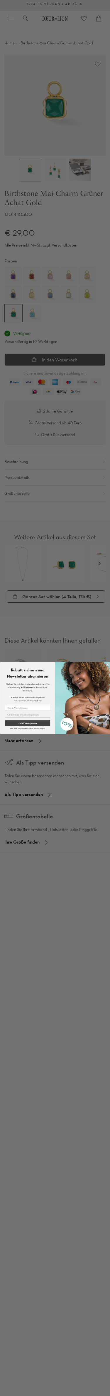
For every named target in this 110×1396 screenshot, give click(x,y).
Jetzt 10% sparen (27, 723)
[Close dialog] (107, 664)
